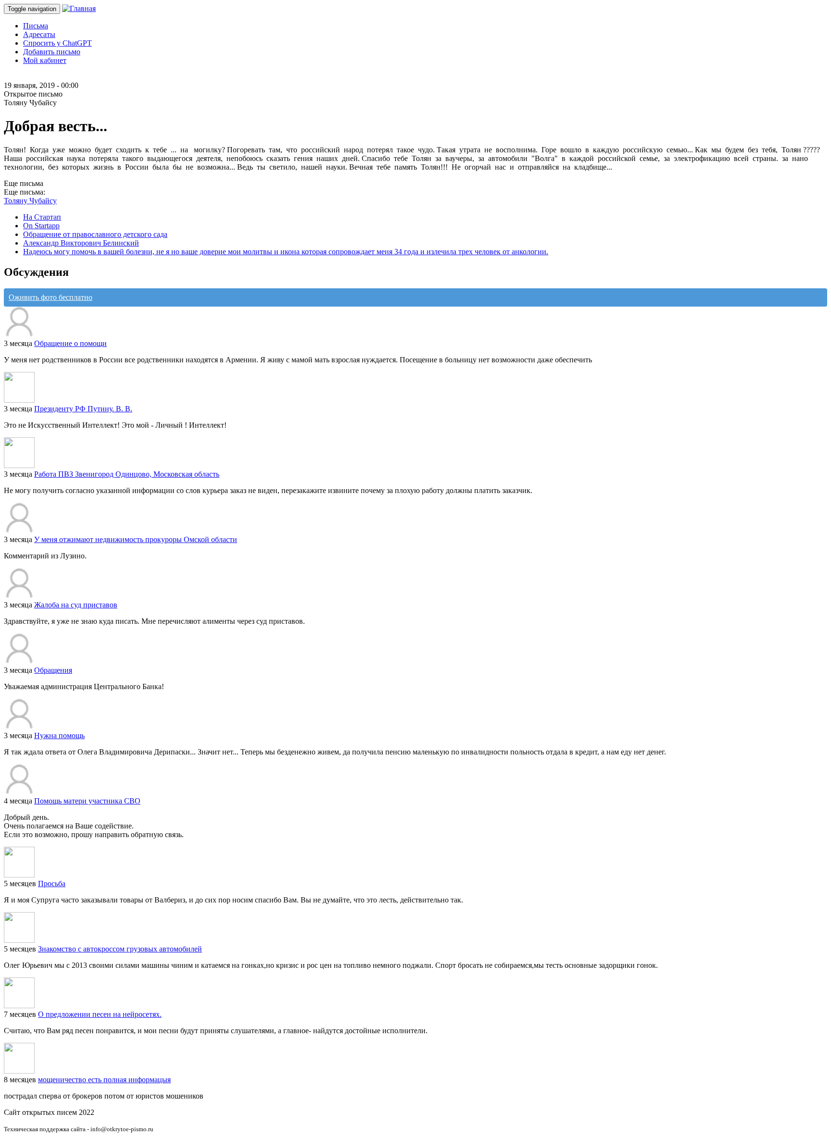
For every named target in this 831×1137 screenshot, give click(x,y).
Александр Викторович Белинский (81, 243)
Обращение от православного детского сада (95, 234)
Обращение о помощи (70, 343)
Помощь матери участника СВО (87, 801)
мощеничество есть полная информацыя (104, 1079)
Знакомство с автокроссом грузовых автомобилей (120, 949)
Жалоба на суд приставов (75, 605)
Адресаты (39, 34)
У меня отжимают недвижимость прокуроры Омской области (135, 539)
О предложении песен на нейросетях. (100, 1014)
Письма (35, 26)
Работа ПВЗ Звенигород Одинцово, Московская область (126, 474)
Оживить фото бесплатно (50, 297)
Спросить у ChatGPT (57, 43)
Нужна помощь (59, 735)
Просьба (51, 883)
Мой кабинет (44, 60)
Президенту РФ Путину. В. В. (83, 409)
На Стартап (42, 217)
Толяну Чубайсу (30, 201)
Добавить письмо (51, 52)
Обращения (53, 670)
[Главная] (79, 8)
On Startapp (41, 226)
